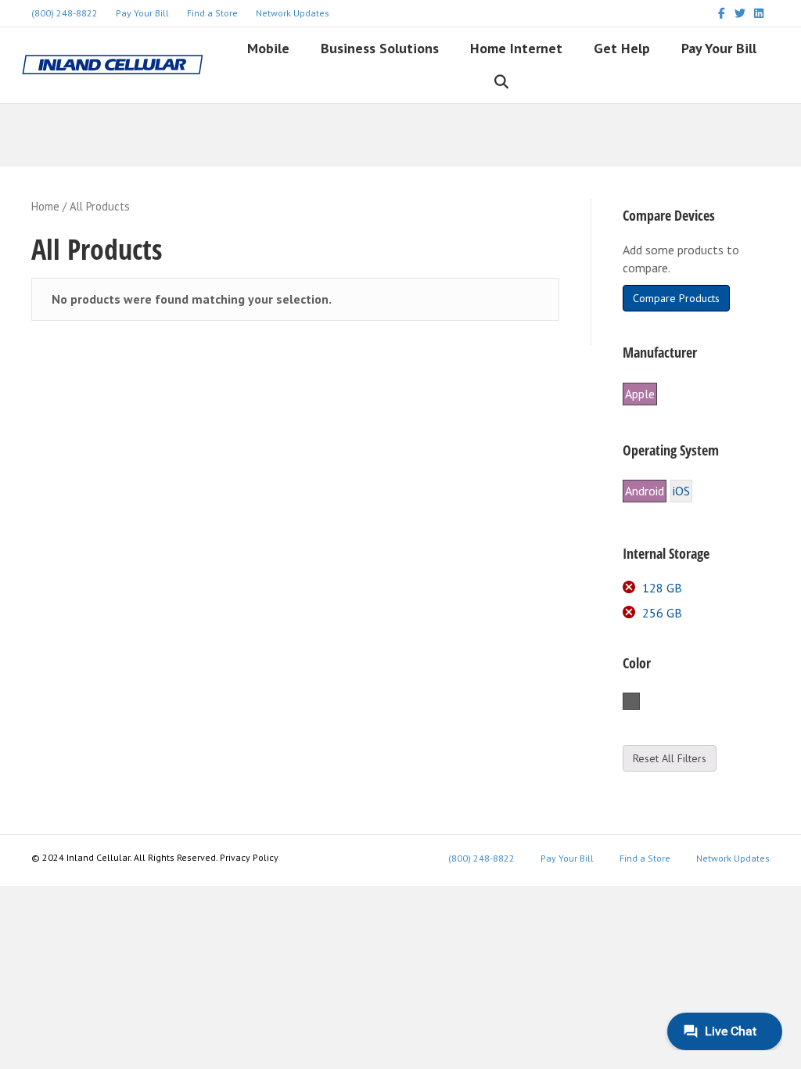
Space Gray (639, 702)
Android (644, 491)
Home (45, 206)
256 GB (662, 613)
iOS (681, 491)
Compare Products (676, 298)
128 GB (662, 588)
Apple (640, 393)
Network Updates (292, 13)
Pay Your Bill (142, 13)
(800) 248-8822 (64, 13)
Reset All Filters (669, 758)
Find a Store (212, 13)
